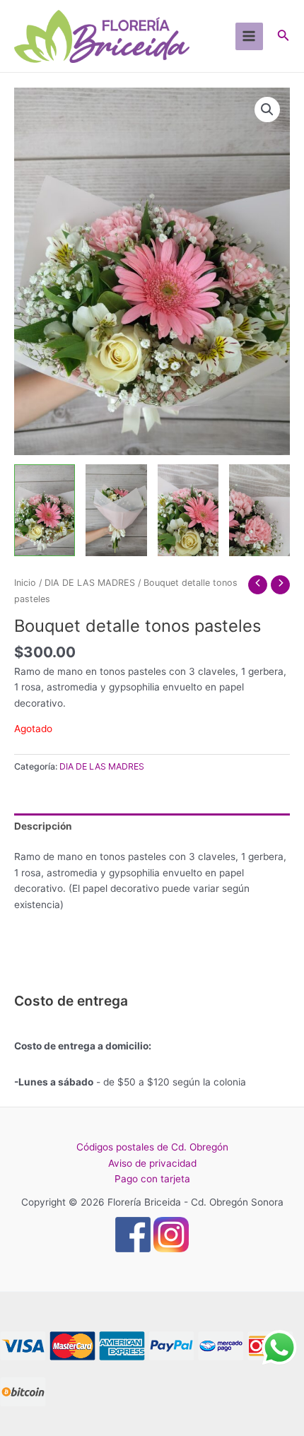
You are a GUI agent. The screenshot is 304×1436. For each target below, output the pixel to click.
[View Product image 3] (188, 509)
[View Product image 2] (116, 509)
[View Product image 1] (44, 509)
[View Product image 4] (259, 509)
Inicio (25, 582)
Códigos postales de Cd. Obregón (152, 1147)
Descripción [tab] (43, 826)
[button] (267, 109)
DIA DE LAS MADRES (90, 582)
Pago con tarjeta (152, 1178)
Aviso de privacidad (152, 1163)
